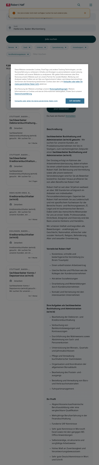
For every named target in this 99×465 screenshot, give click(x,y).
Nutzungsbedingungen (59, 89)
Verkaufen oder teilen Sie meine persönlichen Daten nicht (36, 101)
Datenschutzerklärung (23, 94)
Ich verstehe (74, 101)
